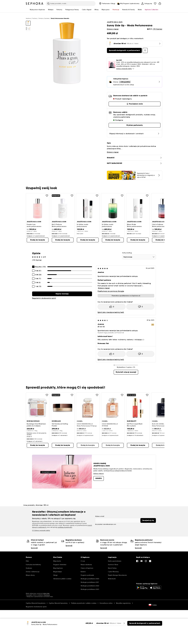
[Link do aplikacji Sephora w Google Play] (142, 588)
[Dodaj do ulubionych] (46, 195)
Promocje (47, 595)
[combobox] (139, 257)
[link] (62, 293)
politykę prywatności (65, 527)
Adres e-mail (99, 516)
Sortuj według (127, 253)
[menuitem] (107, 3)
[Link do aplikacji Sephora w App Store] (155, 588)
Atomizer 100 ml (42, 505)
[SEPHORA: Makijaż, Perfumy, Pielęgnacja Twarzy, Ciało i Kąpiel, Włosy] (34, 3)
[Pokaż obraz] (28, 23)
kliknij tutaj (46, 593)
